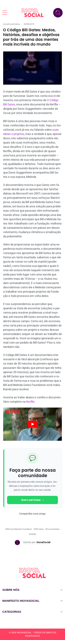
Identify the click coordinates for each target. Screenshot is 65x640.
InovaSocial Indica (11, 24)
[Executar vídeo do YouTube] (32, 424)
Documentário (53, 529)
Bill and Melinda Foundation (19, 529)
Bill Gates (39, 529)
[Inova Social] (32, 12)
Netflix (30, 401)
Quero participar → (32, 499)
